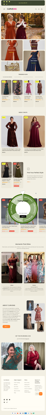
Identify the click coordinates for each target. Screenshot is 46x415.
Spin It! (22, 216)
